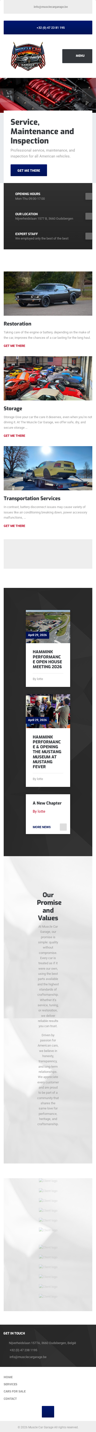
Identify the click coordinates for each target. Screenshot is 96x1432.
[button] (7, 95)
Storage (13, 408)
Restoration (17, 323)
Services (10, 1384)
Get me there (14, 436)
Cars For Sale (15, 1391)
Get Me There (14, 346)
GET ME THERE (28, 171)
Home (8, 1377)
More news (42, 827)
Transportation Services (32, 498)
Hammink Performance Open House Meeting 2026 (47, 659)
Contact (10, 1399)
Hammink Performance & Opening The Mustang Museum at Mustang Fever (47, 752)
